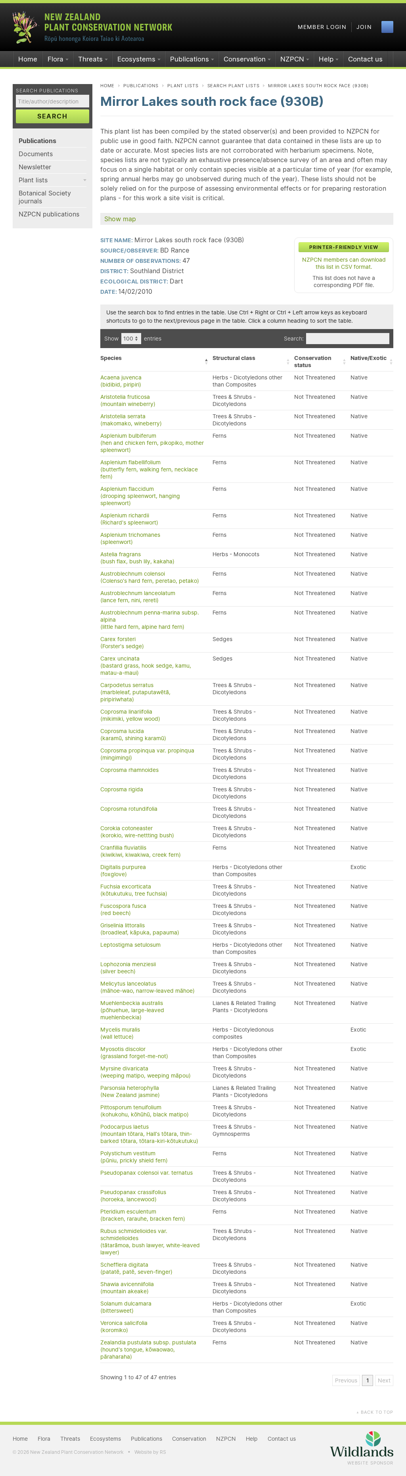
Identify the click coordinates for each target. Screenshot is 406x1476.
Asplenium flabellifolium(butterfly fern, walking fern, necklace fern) (149, 469)
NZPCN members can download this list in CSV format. (344, 263)
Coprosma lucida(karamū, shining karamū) (133, 734)
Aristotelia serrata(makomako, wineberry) (131, 420)
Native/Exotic (368, 358)
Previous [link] (346, 1380)
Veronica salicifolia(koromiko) (123, 1326)
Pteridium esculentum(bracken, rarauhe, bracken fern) (142, 1215)
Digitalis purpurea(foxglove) (123, 870)
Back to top (374, 1412)
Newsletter (35, 167)
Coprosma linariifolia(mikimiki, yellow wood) (130, 715)
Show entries (132, 338)
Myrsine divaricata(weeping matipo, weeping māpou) (145, 1072)
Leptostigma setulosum (130, 944)
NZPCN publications (49, 214)
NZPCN (292, 59)
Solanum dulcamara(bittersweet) (125, 1307)
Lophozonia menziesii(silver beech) (128, 968)
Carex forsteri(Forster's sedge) (122, 643)
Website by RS (150, 1452)
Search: (294, 338)
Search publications (47, 91)
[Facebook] (387, 27)
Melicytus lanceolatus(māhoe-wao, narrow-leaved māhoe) (147, 987)
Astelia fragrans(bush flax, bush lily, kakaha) (137, 558)
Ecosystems (136, 59)
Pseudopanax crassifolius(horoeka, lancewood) (133, 1196)
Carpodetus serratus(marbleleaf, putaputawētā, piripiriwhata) (135, 692)
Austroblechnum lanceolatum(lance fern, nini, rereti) (137, 597)
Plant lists (33, 180)
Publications (189, 59)
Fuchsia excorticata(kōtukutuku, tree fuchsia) (133, 890)
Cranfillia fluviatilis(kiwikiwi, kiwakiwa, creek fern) (140, 851)
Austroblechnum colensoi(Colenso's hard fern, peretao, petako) (149, 577)
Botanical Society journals (45, 197)
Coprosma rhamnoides (129, 769)
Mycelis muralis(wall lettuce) (120, 1033)
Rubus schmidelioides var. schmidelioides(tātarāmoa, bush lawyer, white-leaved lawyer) (150, 1241)
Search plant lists (233, 85)
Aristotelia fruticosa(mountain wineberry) (127, 400)
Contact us (365, 59)
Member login (322, 27)
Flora (55, 59)
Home (27, 59)
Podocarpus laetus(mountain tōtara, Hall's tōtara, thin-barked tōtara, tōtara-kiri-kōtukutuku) (149, 1134)
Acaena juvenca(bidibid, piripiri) (121, 381)
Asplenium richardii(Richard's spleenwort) (129, 519)
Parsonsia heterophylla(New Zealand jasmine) (130, 1091)
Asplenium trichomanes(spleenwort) (130, 538)
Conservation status (312, 361)
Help (326, 59)
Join (364, 27)
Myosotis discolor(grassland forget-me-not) (134, 1052)
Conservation (245, 59)
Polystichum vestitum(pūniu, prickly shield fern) (134, 1157)
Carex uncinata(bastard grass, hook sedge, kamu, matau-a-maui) (145, 665)
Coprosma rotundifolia (128, 808)
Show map (120, 219)
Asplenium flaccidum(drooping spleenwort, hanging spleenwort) (140, 496)
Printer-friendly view (343, 247)
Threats (90, 59)
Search (52, 116)
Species (111, 358)
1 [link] (367, 1380)
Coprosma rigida (121, 789)
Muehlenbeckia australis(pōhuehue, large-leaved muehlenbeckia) (132, 1010)
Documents (36, 154)
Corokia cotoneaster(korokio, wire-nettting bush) (137, 832)
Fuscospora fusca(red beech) (123, 909)
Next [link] (384, 1380)
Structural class (234, 358)
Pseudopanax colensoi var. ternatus (146, 1172)
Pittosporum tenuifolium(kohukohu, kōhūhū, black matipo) (144, 1111)
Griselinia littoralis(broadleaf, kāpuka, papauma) (139, 929)
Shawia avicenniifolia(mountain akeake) (127, 1288)
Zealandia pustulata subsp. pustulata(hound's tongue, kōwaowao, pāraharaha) (148, 1349)
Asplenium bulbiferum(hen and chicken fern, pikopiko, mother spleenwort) (152, 443)
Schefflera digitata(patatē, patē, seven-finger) (136, 1268)
